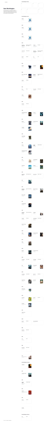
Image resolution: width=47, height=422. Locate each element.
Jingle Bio (7, 420)
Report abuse (10, 420)
